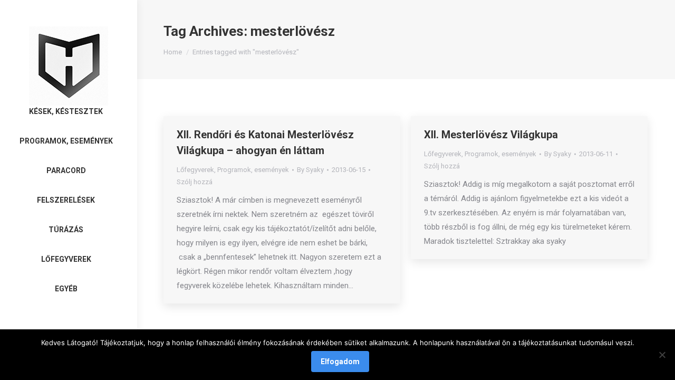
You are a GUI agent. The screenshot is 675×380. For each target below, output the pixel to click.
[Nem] (662, 354)
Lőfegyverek (195, 170)
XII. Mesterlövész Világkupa (491, 134)
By (310, 170)
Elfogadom (340, 361)
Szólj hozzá (195, 182)
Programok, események (253, 170)
